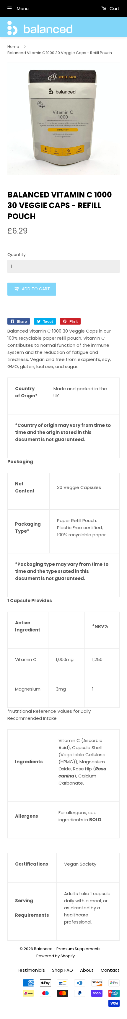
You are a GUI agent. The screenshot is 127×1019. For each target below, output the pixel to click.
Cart (114, 8)
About (87, 970)
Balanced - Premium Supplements (67, 949)
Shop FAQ (62, 970)
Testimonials (31, 970)
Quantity (16, 254)
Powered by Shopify (55, 956)
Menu (23, 8)
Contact (110, 970)
